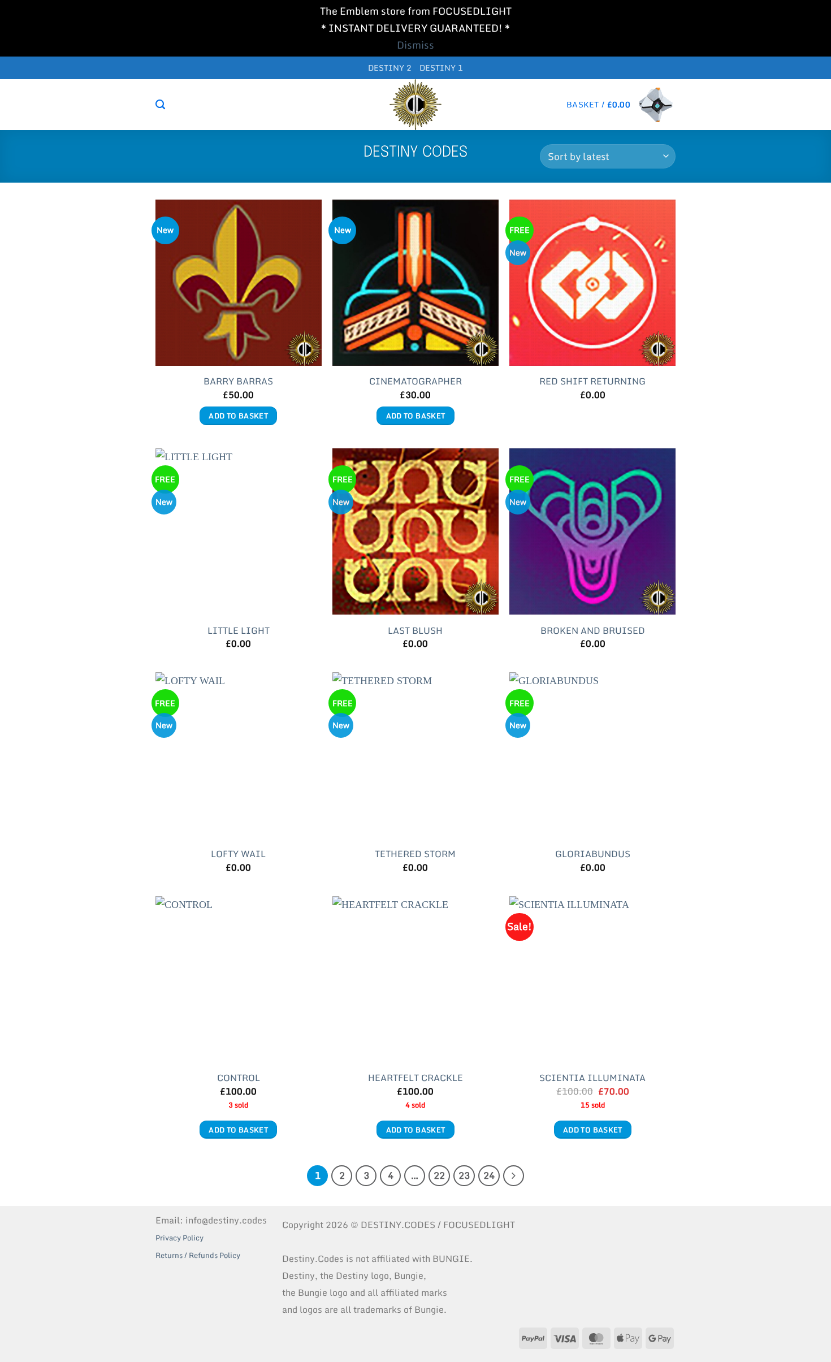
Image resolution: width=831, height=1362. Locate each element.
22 (439, 1175)
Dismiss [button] (415, 45)
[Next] (513, 1175)
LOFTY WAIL (238, 854)
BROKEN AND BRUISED (592, 631)
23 (464, 1175)
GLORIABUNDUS (592, 854)
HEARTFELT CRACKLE (415, 1078)
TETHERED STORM (415, 854)
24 (489, 1175)
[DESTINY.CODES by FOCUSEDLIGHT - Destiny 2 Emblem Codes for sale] (415, 104)
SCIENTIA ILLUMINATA (592, 1078)
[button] (621, 104)
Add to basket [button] (238, 415)
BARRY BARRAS (238, 381)
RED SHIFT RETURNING (592, 381)
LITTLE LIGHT (238, 631)
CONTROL (238, 1078)
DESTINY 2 (390, 67)
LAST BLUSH (415, 631)
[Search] (160, 104)
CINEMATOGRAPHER (415, 381)
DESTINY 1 (441, 67)
